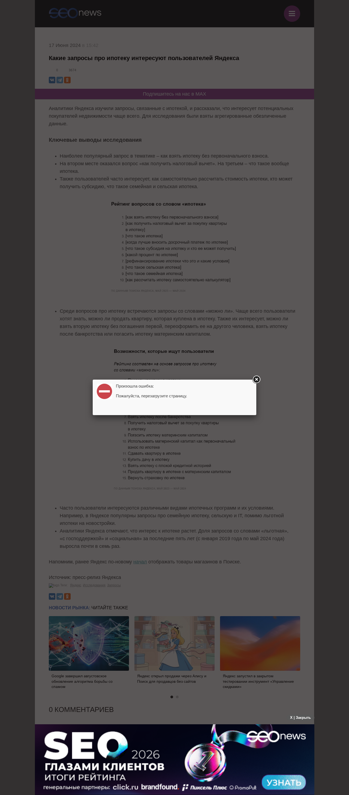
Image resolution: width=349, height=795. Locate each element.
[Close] (256, 380)
